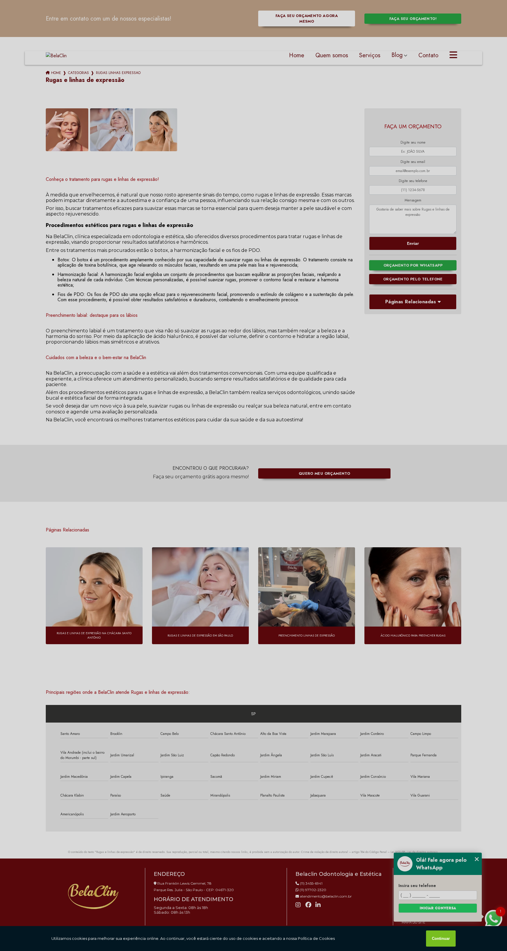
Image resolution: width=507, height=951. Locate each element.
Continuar (441, 938)
